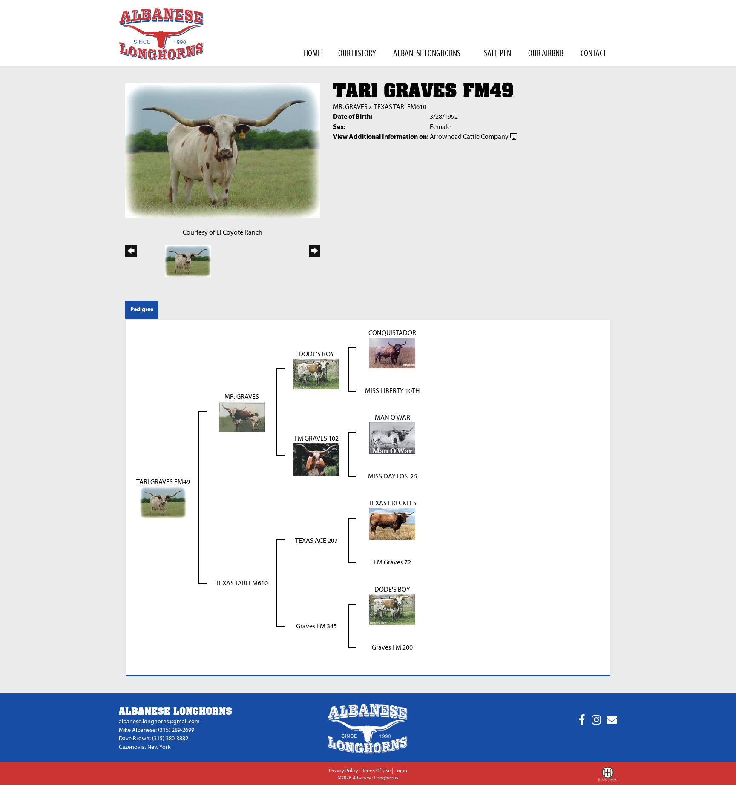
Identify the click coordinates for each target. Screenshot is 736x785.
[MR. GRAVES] (242, 416)
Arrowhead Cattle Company (469, 136)
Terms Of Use (376, 770)
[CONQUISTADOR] (392, 352)
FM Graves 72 (392, 562)
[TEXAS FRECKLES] (392, 523)
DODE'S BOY (316, 354)
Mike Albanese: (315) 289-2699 (156, 729)
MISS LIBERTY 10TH (392, 390)
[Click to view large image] (222, 149)
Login (400, 770)
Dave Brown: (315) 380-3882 (153, 738)
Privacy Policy (343, 770)
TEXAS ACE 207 (316, 540)
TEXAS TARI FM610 (400, 106)
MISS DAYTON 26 (392, 476)
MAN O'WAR (392, 417)
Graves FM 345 (316, 626)
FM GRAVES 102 (316, 438)
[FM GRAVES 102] (316, 458)
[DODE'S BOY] (316, 373)
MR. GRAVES (350, 106)
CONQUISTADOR (392, 332)
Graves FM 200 (392, 647)
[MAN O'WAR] (392, 437)
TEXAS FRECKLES (392, 503)
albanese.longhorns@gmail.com (159, 721)
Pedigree (141, 309)
